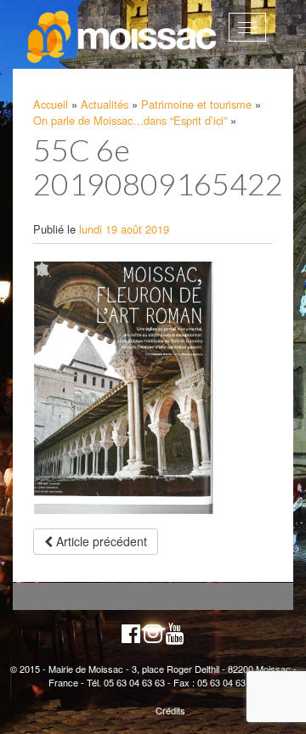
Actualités (104, 104)
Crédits (170, 710)
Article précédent (100, 541)
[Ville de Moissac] (122, 37)
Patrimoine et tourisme (196, 104)
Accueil (50, 104)
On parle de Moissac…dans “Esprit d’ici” (130, 120)
